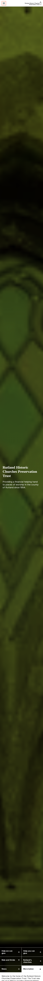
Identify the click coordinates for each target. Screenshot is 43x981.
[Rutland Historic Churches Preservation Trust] (33, 3)
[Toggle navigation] (4, 3)
